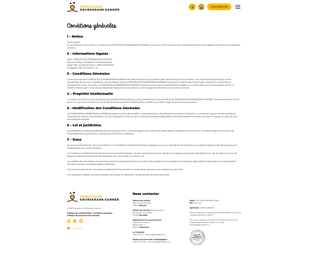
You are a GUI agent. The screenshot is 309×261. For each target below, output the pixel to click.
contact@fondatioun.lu (155, 234)
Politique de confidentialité (79, 213)
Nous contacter (219, 7)
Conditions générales (102, 213)
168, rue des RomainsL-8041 (142, 202)
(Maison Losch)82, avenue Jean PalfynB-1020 (148, 212)
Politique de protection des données (83, 215)
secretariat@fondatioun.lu (159, 242)
